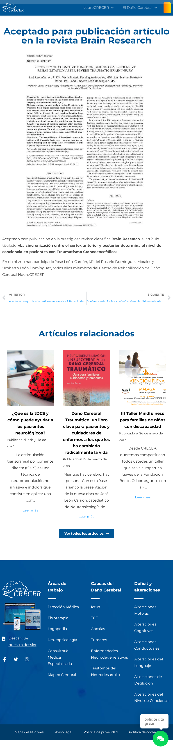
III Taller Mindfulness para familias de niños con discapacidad (143, 420)
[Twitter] (16, 659)
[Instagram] (27, 659)
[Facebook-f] (4, 659)
